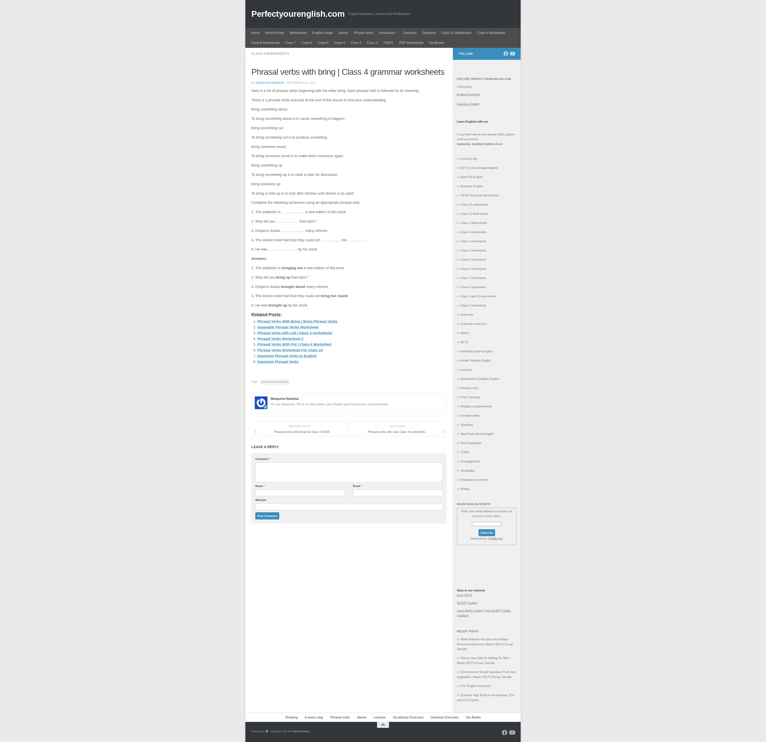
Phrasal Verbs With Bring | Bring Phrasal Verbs (297, 321)
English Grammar (468, 94)
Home (255, 32)
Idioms (343, 32)
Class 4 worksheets (270, 53)
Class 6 (306, 42)
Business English (468, 104)
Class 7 (290, 42)
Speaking (429, 32)
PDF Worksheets (411, 42)
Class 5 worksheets (473, 250)
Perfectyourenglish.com (298, 14)
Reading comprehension (476, 406)
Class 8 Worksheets (265, 42)
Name (260, 486)
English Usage (322, 32)
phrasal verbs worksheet (275, 381)
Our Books (436, 42)
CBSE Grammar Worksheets (479, 195)
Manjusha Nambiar (270, 82)
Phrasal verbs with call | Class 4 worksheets (294, 333)
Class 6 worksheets (473, 259)
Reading (291, 717)
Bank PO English (471, 177)
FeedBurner (495, 538)
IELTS (464, 342)
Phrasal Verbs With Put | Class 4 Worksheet (294, 344)
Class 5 (323, 42)
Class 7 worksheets (473, 278)
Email (357, 486)
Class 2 (372, 42)
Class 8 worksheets (473, 287)
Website (260, 500)
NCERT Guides (467, 603)
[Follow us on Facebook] (505, 53)
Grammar (410, 32)
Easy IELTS (464, 595)
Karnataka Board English (476, 351)
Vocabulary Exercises (408, 717)
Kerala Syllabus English (475, 360)
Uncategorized (469, 461)
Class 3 (355, 42)
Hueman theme (301, 731)
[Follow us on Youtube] (512, 53)
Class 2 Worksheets (473, 223)
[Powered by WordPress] (267, 731)
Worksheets (298, 32)
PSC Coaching (470, 397)
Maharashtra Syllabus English (479, 378)
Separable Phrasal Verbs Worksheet (288, 327)
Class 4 (339, 42)
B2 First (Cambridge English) (479, 167)
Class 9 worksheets (473, 305)
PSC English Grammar (475, 686)
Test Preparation (471, 443)
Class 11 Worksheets (474, 213)
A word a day (468, 158)
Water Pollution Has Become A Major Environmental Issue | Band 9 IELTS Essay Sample (485, 644)
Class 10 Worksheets (456, 32)
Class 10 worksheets (474, 204)
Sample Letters (470, 415)
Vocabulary (387, 32)
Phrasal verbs (363, 32)
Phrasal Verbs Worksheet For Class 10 (290, 350)
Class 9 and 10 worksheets (478, 296)
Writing (464, 489)
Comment (262, 458)
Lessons (466, 369)
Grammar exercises (473, 323)
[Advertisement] (477, 575)
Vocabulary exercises (474, 479)
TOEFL (388, 42)
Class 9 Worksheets (491, 32)
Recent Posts (274, 32)
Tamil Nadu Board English (477, 434)
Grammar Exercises (445, 717)
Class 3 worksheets (473, 232)
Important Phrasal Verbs (278, 362)
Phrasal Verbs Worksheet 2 (280, 339)
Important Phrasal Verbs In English (287, 356)
